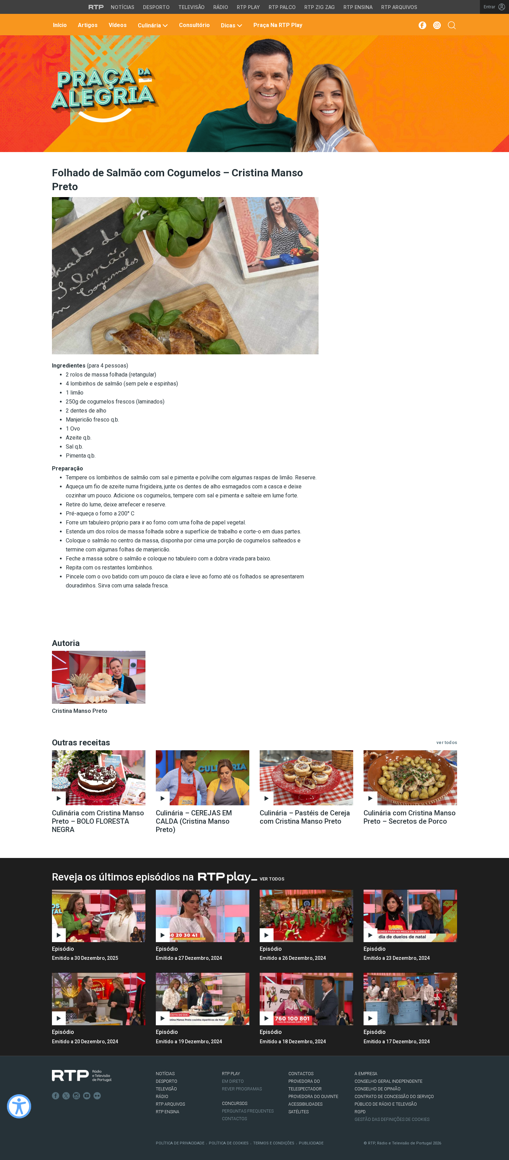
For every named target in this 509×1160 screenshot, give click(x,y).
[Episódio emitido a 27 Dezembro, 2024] (306, 915)
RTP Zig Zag (319, 7)
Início (59, 25)
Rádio (220, 7)
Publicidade (311, 1143)
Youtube (87, 1096)
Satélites (298, 1111)
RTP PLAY (231, 1073)
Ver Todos (272, 879)
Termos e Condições (273, 1143)
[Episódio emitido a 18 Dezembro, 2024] (410, 999)
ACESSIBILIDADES (305, 1104)
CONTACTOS (300, 1073)
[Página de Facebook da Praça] (422, 25)
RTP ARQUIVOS (170, 1104)
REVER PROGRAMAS (242, 1089)
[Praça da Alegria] (104, 95)
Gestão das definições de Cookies (392, 1119)
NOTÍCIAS (165, 1073)
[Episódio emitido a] (98, 915)
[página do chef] (98, 677)
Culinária (149, 25)
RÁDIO (162, 1096)
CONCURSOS (234, 1103)
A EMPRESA (366, 1073)
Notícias (122, 7)
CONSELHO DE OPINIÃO (378, 1089)
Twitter (66, 1096)
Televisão (191, 7)
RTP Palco (282, 7)
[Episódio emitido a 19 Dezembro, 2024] (306, 999)
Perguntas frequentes (248, 1111)
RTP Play (248, 7)
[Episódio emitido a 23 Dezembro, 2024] (98, 999)
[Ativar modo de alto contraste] (19, 1106)
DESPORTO (166, 1081)
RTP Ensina (358, 7)
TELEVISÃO (166, 1089)
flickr (97, 1096)
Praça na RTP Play (277, 25)
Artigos (87, 25)
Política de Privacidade (180, 1143)
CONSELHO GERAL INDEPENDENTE (388, 1081)
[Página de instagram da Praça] (437, 25)
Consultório (194, 25)
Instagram (76, 1096)
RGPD (360, 1111)
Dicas (228, 25)
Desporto (156, 7)
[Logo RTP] (81, 1076)
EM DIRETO (233, 1081)
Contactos (234, 1118)
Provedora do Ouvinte (313, 1096)
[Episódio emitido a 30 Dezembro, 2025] (202, 915)
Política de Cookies (229, 1143)
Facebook (56, 1096)
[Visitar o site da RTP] (96, 7)
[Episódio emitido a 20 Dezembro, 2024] (202, 999)
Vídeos (117, 25)
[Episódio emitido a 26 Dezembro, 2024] (410, 915)
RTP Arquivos (399, 7)
